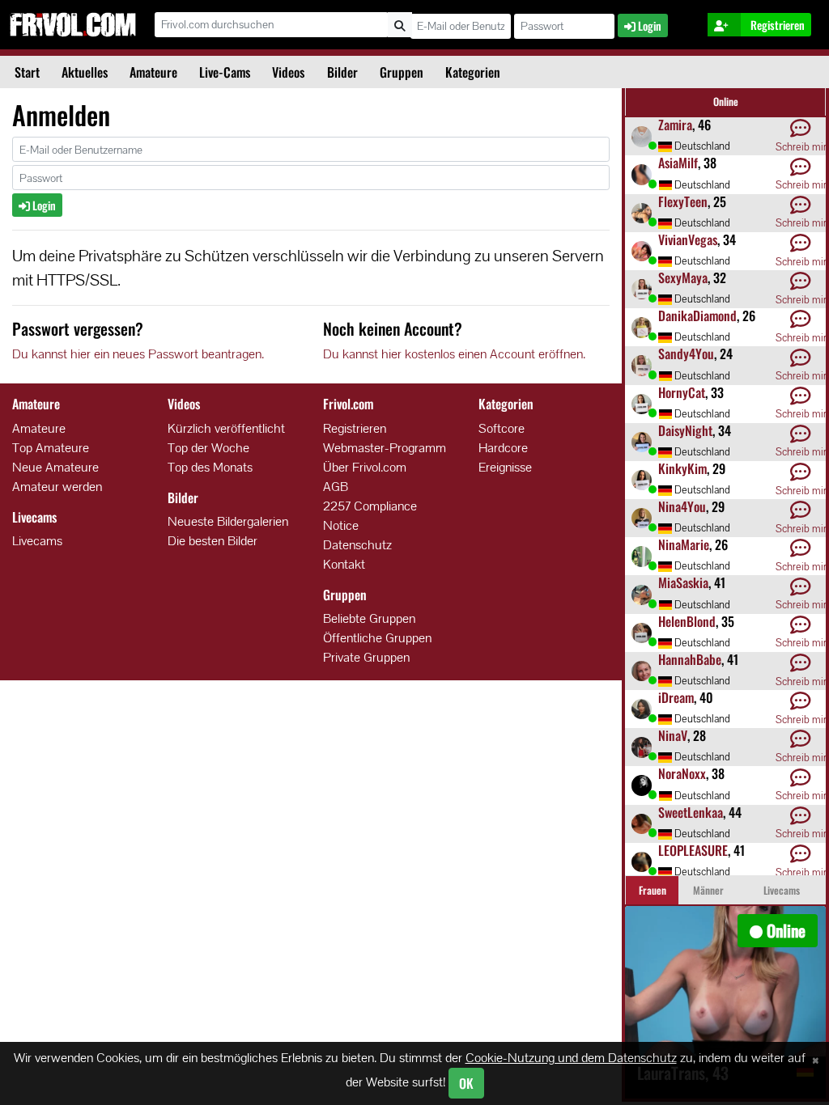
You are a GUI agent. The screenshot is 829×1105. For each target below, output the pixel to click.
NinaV (672, 735)
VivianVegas (687, 239)
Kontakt (344, 564)
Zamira (675, 124)
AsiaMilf (678, 162)
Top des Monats (210, 467)
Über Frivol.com (364, 467)
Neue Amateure (55, 467)
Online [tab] (725, 101)
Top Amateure (50, 447)
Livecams (37, 540)
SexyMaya (683, 277)
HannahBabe (689, 659)
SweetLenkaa (690, 812)
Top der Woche (208, 447)
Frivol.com (73, 24)
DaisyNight (685, 430)
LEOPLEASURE (693, 850)
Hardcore (503, 447)
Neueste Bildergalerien (228, 521)
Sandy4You (686, 353)
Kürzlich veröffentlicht (226, 428)
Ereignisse (505, 467)
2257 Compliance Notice (370, 515)
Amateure (153, 72)
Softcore (501, 428)
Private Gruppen (366, 657)
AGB (335, 486)
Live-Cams (224, 72)
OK (466, 1083)
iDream (676, 697)
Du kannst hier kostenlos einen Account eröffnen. (454, 353)
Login (43, 205)
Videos (288, 72)
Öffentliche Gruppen (377, 637)
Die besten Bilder (212, 540)
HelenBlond (687, 621)
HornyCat (681, 392)
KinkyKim (682, 468)
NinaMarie (683, 544)
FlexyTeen (683, 201)
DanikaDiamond (697, 315)
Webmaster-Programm (384, 447)
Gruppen (401, 72)
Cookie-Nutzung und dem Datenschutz (571, 1057)
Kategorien (472, 72)
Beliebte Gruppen (369, 618)
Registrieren (354, 428)
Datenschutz (357, 544)
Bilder (342, 72)
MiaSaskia (683, 582)
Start (27, 72)
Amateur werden (57, 486)
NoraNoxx (682, 773)
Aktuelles (85, 72)
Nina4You (682, 506)
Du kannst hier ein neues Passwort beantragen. (138, 353)
